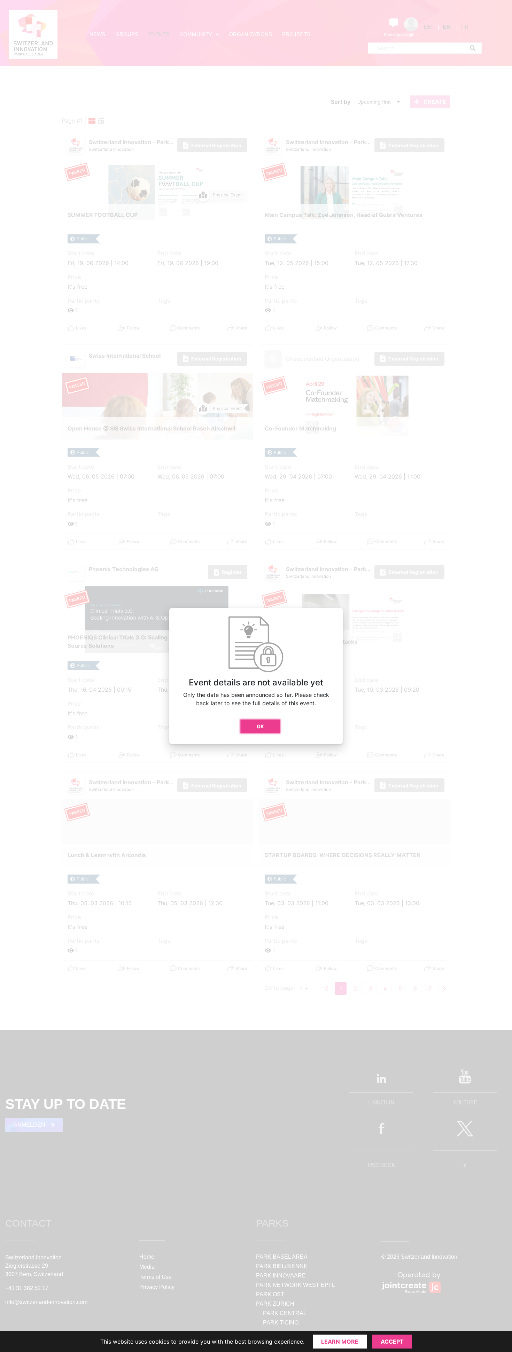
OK (260, 726)
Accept (392, 1341)
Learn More (339, 1341)
